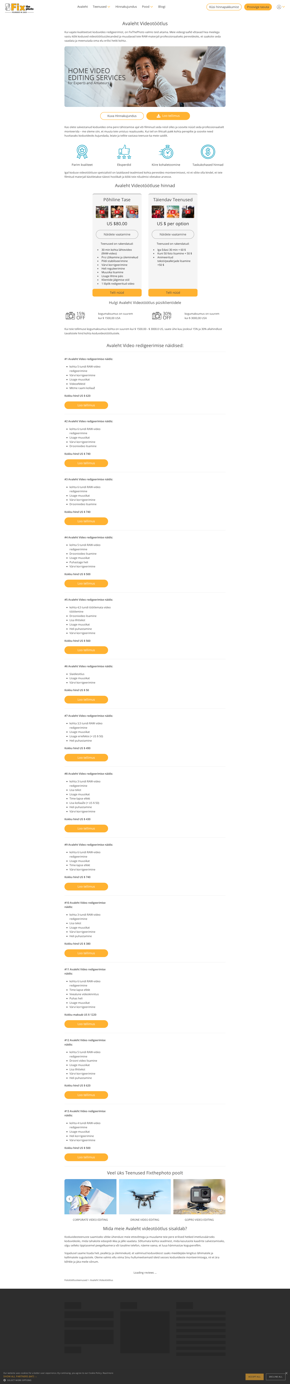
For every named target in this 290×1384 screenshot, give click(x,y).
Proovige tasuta (258, 7)
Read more (108, 1373)
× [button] (286, 1373)
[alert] (145, 1377)
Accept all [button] (254, 1376)
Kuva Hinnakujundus (122, 116)
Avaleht (82, 7)
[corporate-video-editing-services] (90, 1200)
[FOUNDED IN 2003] (19, 7)
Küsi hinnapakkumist (224, 7)
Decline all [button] (275, 1376)
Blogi (161, 7)
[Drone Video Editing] (145, 1200)
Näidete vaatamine (117, 234)
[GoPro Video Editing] (199, 1200)
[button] (58, 1376)
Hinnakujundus (126, 7)
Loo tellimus (170, 116)
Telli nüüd (117, 292)
